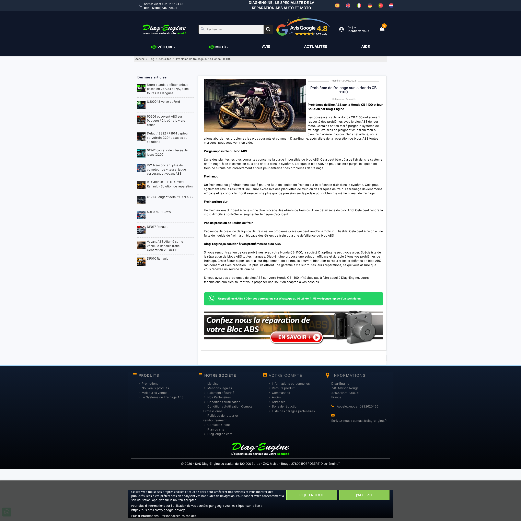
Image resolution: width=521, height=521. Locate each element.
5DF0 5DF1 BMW (159, 212)
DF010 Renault (157, 258)
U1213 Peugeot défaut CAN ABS (170, 197)
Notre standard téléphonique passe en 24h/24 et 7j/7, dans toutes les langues (168, 89)
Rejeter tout (311, 494)
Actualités (351, 99)
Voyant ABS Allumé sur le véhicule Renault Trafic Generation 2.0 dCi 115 (165, 246)
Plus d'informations (145, 516)
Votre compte (285, 375)
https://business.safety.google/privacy (158, 510)
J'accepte (364, 494)
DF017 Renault (157, 227)
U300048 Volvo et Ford (163, 102)
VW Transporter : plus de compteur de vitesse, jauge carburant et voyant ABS (166, 169)
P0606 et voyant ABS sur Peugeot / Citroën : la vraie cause (166, 121)
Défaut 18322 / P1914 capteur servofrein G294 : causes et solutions (168, 138)
